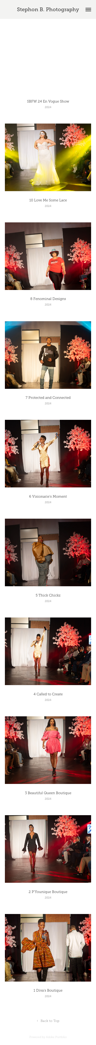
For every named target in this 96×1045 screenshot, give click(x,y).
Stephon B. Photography (48, 9)
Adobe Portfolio (56, 1037)
